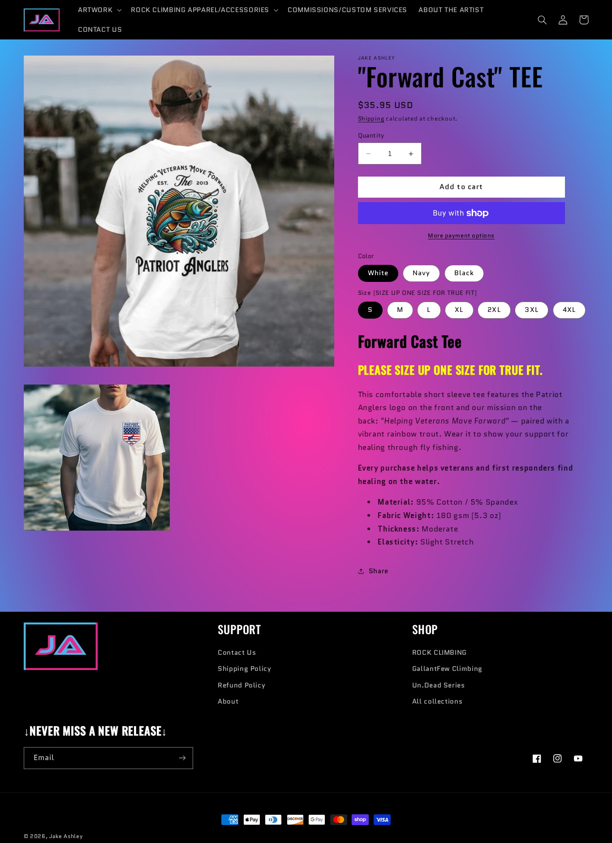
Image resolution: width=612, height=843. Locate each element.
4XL (569, 310)
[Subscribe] (182, 758)
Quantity (371, 135)
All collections (437, 701)
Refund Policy (241, 685)
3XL (531, 310)
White (378, 273)
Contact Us (237, 652)
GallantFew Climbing (447, 668)
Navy (421, 273)
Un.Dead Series (438, 685)
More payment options (461, 236)
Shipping (371, 119)
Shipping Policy (244, 668)
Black (464, 273)
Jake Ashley (65, 836)
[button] (98, 10)
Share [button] (378, 570)
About (228, 701)
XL (459, 310)
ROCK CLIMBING (439, 652)
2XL (493, 310)
